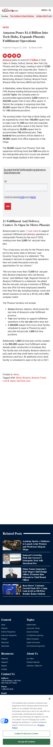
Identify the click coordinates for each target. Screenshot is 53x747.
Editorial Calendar (33, 662)
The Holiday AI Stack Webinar (22, 16)
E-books (4, 669)
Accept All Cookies (26, 742)
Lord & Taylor (9, 381)
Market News (31, 625)
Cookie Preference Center (26, 734)
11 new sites (31, 231)
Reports (4, 666)
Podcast (4, 639)
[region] (26, 721)
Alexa (18, 377)
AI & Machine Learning (35, 635)
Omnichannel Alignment (36, 646)
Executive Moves (33, 632)
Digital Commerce (33, 643)
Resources (5, 643)
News (6, 27)
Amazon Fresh (39, 377)
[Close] (49, 699)
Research (4, 662)
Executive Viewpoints (9, 635)
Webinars (4, 659)
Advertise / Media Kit (34, 666)
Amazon (26, 377)
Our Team (30, 659)
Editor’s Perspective (8, 632)
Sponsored (5, 646)
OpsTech (21, 381)
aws (28, 381)
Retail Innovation (33, 639)
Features (4, 628)
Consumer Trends (33, 628)
